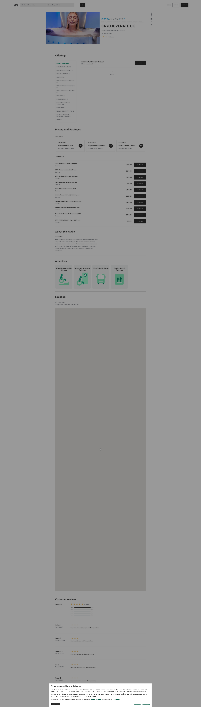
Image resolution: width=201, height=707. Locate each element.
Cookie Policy (146, 704)
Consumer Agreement (95, 699)
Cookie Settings (69, 704)
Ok (56, 704)
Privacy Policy (116, 699)
